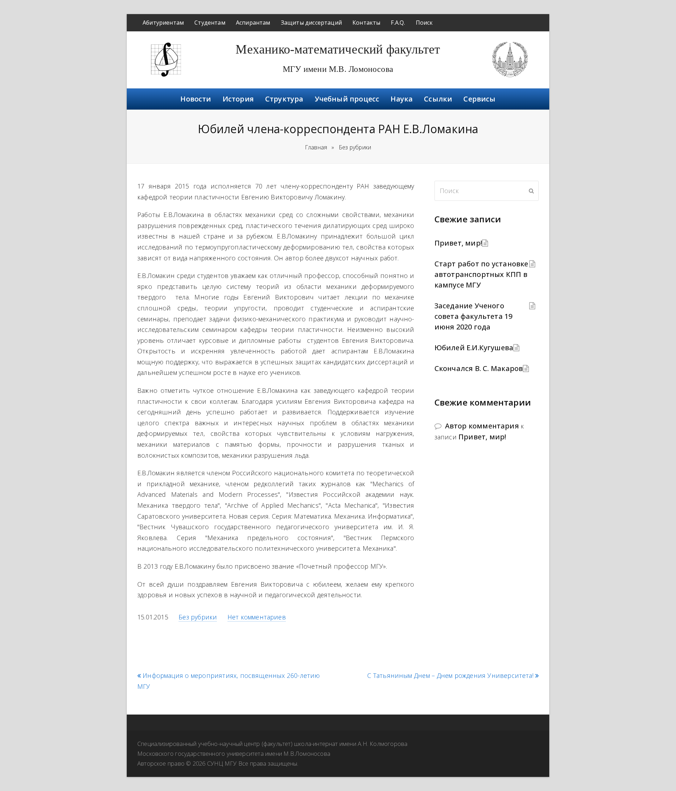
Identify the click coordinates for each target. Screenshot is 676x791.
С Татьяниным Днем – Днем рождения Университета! (450, 675)
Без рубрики (198, 617)
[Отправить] (531, 190)
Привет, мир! (458, 243)
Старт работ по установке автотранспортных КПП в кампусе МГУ (481, 274)
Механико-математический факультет (338, 49)
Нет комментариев (256, 617)
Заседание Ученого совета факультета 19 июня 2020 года (473, 316)
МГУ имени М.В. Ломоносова (338, 69)
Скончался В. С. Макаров (478, 368)
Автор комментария (482, 426)
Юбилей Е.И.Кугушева (474, 347)
